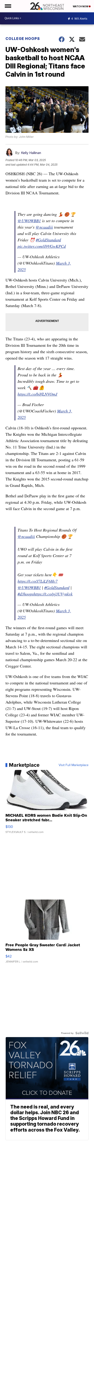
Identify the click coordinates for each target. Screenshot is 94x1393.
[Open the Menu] (7, 6)
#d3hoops (26, 594)
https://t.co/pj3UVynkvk (53, 594)
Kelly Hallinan (31, 153)
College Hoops (22, 38)
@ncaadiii (44, 227)
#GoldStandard (48, 240)
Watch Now (81, 6)
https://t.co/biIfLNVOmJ (37, 394)
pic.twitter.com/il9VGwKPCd (42, 246)
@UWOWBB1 (29, 220)
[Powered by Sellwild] (82, 1033)
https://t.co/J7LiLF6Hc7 (37, 581)
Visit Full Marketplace (74, 765)
